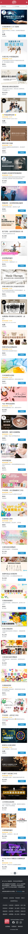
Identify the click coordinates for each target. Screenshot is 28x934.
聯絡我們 (20, 926)
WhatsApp (19, 891)
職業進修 (23, 914)
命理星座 (17, 911)
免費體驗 (11, 914)
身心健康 (17, 908)
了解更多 (22, 35)
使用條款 (7, 926)
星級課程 (5, 911)
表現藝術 (11, 908)
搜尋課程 (11, 898)
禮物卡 (23, 898)
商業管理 (23, 911)
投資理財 (11, 911)
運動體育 (5, 914)
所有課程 (5, 905)
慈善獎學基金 (14, 901)
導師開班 (17, 898)
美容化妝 (23, 908)
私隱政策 (14, 926)
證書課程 (17, 905)
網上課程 (17, 914)
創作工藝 (23, 905)
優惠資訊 (5, 898)
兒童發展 (11, 905)
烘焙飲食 (5, 908)
